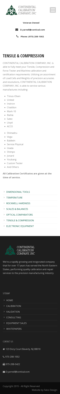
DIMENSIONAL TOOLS (18, 191)
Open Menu (53, 10)
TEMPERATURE (14, 197)
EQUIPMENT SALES (16, 323)
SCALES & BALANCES (17, 209)
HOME (9, 300)
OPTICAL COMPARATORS (19, 214)
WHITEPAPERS (14, 328)
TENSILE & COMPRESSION (20, 220)
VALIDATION (13, 311)
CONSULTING (13, 317)
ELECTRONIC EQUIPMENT (20, 226)
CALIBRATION (13, 306)
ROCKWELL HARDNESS (18, 203)
